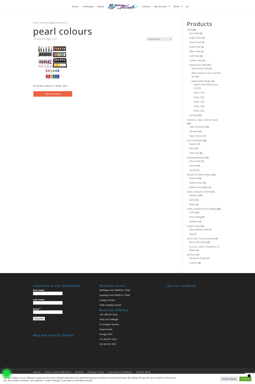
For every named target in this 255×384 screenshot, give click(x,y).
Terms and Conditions (57, 371)
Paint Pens (194, 153)
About (101, 6)
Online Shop (143, 371)
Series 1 (197, 92)
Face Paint (194, 33)
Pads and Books (197, 126)
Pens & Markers (194, 140)
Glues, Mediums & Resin (198, 191)
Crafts (192, 212)
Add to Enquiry (53, 93)
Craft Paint (194, 55)
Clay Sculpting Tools (198, 229)
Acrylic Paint (195, 37)
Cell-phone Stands (197, 258)
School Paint (195, 42)
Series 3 (197, 101)
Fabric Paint (194, 51)
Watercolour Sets (199, 68)
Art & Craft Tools (197, 242)
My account (160, 6)
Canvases (193, 131)
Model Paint (195, 46)
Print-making (195, 216)
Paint (189, 29)
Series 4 (197, 106)
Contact (146, 6)
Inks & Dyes (195, 161)
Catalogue (88, 6)
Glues (191, 199)
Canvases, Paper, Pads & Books (202, 119)
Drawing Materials (195, 157)
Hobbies (193, 221)
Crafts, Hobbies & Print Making (201, 208)
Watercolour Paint (197, 64)
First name (38, 290)
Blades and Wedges (198, 187)
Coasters (193, 262)
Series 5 (197, 110)
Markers (193, 144)
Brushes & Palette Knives (199, 174)
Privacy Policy (96, 371)
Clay (191, 234)
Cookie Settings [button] (229, 379)
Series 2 (197, 97)
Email (37, 309)
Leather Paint (195, 60)
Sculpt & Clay (193, 226)
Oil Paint (193, 115)
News (177, 6)
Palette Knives (196, 182)
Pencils (192, 165)
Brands (79, 371)
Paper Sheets (195, 135)
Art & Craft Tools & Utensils (200, 238)
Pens (191, 148)
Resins (192, 204)
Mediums (193, 195)
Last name (38, 299)
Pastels (192, 170)
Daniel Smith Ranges (201, 81)
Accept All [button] (245, 379)
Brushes (193, 178)
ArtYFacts (191, 254)
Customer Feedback (120, 371)
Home (75, 6)
